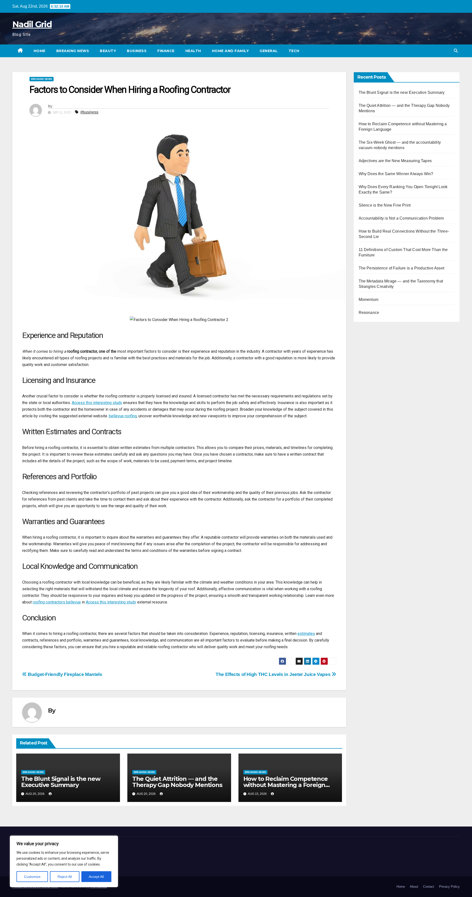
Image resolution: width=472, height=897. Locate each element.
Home (39, 51)
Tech (294, 51)
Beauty (108, 51)
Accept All (96, 877)
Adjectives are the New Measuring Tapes (395, 161)
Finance (166, 51)
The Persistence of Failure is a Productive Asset (401, 268)
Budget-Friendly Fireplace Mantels (64, 674)
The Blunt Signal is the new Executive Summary (60, 781)
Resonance (369, 312)
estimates (306, 633)
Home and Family (230, 51)
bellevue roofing (123, 416)
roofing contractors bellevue (57, 602)
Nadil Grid (32, 24)
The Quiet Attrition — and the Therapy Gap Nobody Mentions (177, 781)
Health (193, 51)
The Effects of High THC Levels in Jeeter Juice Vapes (274, 674)
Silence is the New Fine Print (385, 205)
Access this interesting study (97, 402)
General (269, 51)
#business (89, 112)
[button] (456, 51)
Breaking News (72, 51)
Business (137, 51)
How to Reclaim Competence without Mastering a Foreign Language (285, 785)
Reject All (65, 877)
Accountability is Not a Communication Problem (401, 218)
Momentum (369, 299)
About (414, 886)
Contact (428, 886)
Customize (32, 877)
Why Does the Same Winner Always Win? (396, 174)
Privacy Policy (449, 886)
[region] (64, 861)
